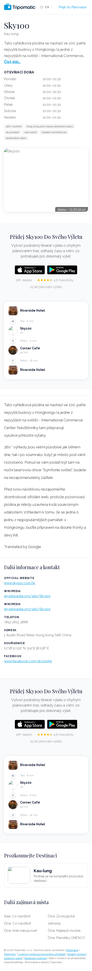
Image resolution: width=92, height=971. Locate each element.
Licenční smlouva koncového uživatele (41, 954)
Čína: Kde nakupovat (20, 931)
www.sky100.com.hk (19, 583)
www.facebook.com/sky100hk (28, 661)
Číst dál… (12, 61)
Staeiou (62, 209)
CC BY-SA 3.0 (77, 209)
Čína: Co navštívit (17, 923)
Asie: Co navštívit (17, 916)
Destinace (72, 950)
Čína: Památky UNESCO (66, 938)
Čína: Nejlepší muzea (64, 931)
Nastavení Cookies (35, 958)
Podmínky (10, 954)
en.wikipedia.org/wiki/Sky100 (27, 596)
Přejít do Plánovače (72, 7)
